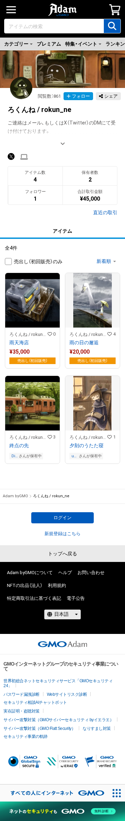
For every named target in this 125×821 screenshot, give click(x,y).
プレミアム (49, 44)
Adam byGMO (15, 496)
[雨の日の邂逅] (92, 320)
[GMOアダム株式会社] (62, 644)
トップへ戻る (62, 553)
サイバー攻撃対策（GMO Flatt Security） (39, 728)
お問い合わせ (91, 572)
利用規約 (57, 585)
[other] (24, 157)
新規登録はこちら (62, 533)
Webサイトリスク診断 (67, 694)
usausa (74, 456)
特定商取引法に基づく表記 (34, 598)
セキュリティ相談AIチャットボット (35, 702)
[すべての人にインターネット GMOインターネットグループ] (54, 793)
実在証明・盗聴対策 (21, 711)
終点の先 (19, 445)
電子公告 (76, 598)
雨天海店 (19, 342)
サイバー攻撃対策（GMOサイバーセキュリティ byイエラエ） (58, 719)
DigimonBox (14, 456)
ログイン (62, 517)
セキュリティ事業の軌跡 (25, 736)
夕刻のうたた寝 (86, 445)
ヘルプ (65, 572)
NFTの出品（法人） (24, 585)
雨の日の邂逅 (84, 342)
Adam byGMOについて (30, 572)
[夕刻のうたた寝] (92, 420)
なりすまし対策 (97, 728)
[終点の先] (32, 420)
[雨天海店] (32, 320)
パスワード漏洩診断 (21, 694)
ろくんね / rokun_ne (28, 334)
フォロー (81, 96)
